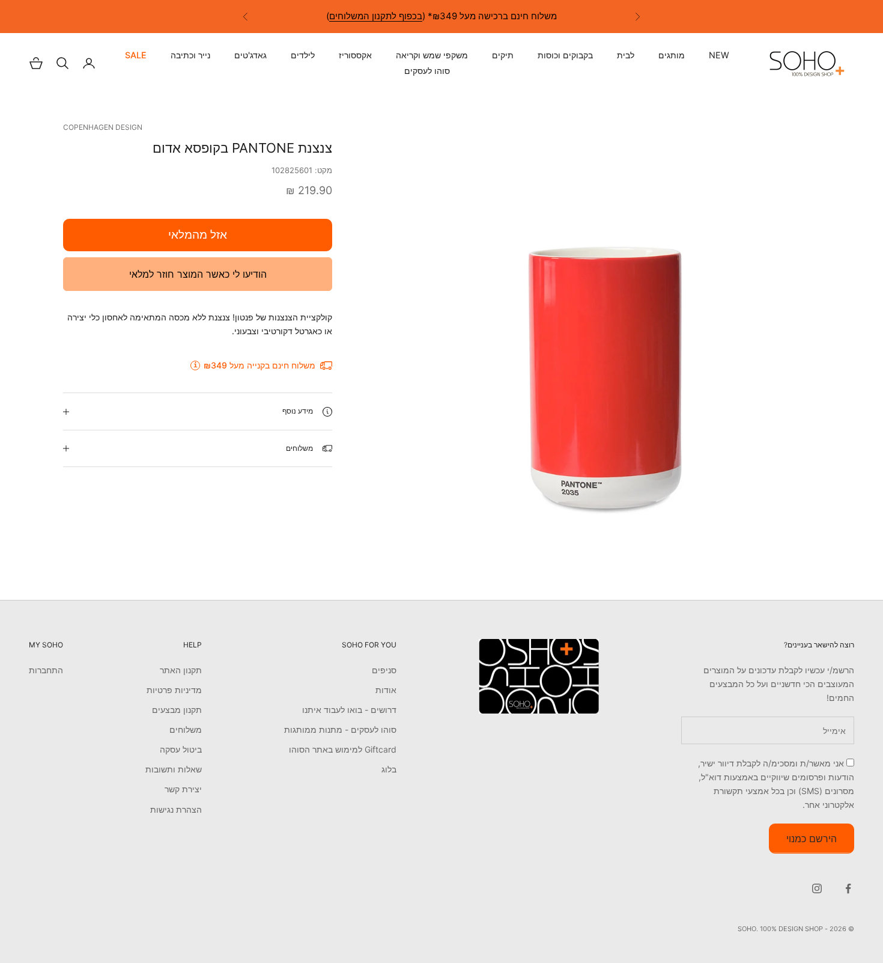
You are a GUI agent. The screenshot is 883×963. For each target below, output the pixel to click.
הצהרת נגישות (176, 809)
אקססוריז (355, 55)
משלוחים (185, 729)
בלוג (388, 769)
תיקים (503, 55)
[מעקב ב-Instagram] (817, 888)
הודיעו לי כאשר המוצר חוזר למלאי (198, 274)
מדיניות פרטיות (174, 690)
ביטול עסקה (181, 749)
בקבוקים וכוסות (565, 55)
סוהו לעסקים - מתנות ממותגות (340, 729)
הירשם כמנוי (811, 839)
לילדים (303, 55)
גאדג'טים (250, 55)
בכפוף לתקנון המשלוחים (375, 10)
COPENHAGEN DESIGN (102, 127)
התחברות (46, 670)
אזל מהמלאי (197, 235)
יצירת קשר (183, 789)
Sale (136, 55)
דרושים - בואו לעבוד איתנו (349, 710)
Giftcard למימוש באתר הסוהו (342, 749)
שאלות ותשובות (173, 769)
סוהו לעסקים (427, 71)
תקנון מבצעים (177, 710)
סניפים (384, 670)
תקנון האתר (181, 670)
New (719, 55)
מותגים (671, 55)
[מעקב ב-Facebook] (848, 888)
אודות (385, 690)
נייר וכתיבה (190, 55)
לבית (625, 55)
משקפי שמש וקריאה (432, 55)
